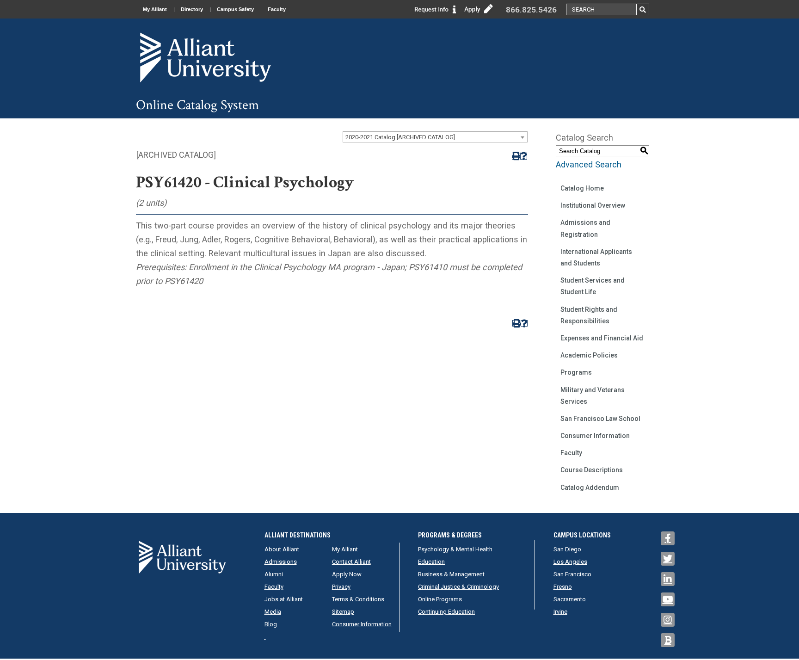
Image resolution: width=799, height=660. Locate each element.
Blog (270, 624)
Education (431, 561)
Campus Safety (235, 9)
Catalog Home (582, 188)
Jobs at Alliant (283, 599)
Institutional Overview (592, 205)
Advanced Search (588, 164)
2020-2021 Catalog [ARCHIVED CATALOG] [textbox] (400, 137)
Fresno (562, 586)
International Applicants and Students (596, 257)
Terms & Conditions (358, 599)
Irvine (560, 611)
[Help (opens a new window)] (523, 156)
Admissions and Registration (585, 228)
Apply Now (347, 574)
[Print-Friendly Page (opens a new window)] (515, 156)
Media (272, 611)
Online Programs (440, 599)
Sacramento (569, 599)
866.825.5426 (531, 9)
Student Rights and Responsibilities (588, 315)
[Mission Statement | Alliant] (182, 557)
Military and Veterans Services (592, 395)
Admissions (280, 561)
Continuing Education (446, 611)
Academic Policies (589, 355)
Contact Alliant (351, 561)
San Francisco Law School (600, 418)
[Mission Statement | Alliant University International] (205, 57)
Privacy (341, 586)
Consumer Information (595, 435)
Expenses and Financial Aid (601, 338)
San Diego (567, 549)
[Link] (435, 8)
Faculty (277, 9)
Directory (192, 9)
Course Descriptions (591, 470)
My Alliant (155, 9)
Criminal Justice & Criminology (458, 586)
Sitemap (343, 611)
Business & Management (451, 574)
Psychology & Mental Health (455, 549)
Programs (576, 372)
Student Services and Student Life (592, 286)
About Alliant (281, 549)
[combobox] (435, 136)
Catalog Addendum (589, 487)
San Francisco (572, 574)
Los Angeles (570, 561)
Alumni (273, 574)
